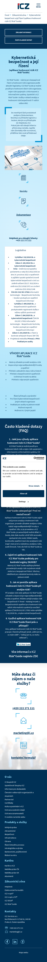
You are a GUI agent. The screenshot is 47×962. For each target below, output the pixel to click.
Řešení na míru (11, 855)
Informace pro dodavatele (15, 789)
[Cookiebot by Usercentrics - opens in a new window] (33, 458)
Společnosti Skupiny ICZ (14, 785)
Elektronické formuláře (14, 890)
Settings (22, 502)
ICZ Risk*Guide (11, 904)
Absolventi (9, 876)
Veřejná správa (11, 827)
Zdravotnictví (10, 831)
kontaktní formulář (23, 757)
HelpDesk (8, 886)
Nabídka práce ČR (12, 869)
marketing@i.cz (23, 733)
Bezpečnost (9, 834)
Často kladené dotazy (23, 40)
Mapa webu (23, 952)
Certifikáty (9, 803)
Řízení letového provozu (14, 845)
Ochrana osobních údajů (15, 810)
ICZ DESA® (9, 900)
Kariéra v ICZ (10, 865)
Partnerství (9, 799)
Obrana (8, 841)
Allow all (23, 494)
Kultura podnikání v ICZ (14, 806)
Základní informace (23, 32)
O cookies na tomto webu (15, 817)
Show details (34, 486)
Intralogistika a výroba (14, 848)
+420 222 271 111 (23, 708)
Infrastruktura (10, 838)
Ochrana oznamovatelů (14, 813)
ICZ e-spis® (9, 893)
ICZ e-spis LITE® (11, 897)
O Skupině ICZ (10, 782)
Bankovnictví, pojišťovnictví (16, 851)
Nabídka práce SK (12, 872)
